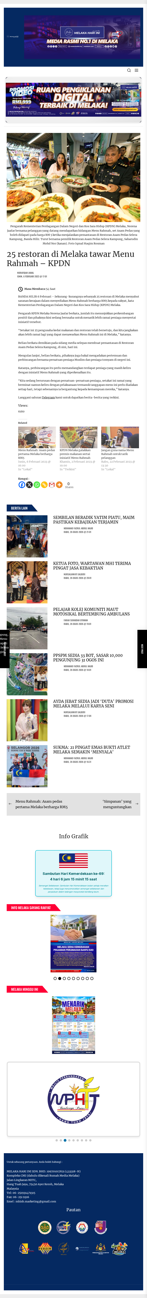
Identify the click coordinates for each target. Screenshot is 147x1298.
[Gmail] (51, 484)
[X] (29, 484)
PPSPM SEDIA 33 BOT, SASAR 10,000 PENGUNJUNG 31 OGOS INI (88, 657)
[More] (59, 484)
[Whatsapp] (36, 484)
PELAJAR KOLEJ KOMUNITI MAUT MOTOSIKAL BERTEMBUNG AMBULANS (91, 611)
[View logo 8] (86, 1143)
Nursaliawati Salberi (74, 574)
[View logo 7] (82, 1143)
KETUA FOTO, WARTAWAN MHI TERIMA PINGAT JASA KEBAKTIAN (92, 565)
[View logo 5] (73, 1143)
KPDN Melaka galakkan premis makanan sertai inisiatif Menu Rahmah (75, 454)
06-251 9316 (21, 1200)
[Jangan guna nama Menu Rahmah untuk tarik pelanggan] (120, 437)
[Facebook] (22, 484)
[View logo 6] (78, 1143)
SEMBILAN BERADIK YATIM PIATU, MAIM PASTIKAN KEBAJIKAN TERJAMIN (94, 519)
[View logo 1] (57, 1143)
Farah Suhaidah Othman (76, 620)
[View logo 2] (61, 1143)
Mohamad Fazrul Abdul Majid (78, 528)
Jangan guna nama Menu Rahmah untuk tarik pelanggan (117, 454)
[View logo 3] (65, 1143)
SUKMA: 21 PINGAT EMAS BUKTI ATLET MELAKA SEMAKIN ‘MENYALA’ (91, 749)
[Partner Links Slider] (73, 1102)
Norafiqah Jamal (25, 272)
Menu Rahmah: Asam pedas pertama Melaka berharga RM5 (36, 454)
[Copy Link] (44, 484)
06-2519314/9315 (24, 1196)
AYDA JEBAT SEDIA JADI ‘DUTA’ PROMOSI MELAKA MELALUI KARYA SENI (93, 703)
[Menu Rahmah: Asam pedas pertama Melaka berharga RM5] (37, 437)
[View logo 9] (90, 1143)
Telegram (48, 397)
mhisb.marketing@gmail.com (36, 1204)
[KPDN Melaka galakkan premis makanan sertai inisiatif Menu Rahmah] (78, 437)
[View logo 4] (69, 1143)
